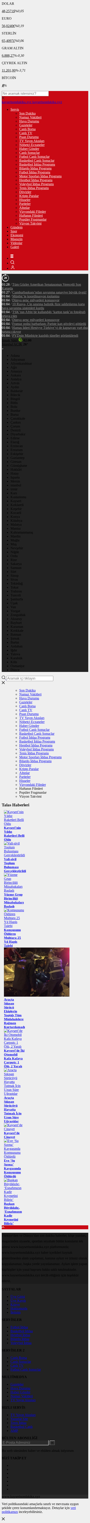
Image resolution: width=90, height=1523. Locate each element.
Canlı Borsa (27, 129)
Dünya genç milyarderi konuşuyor (35, 300)
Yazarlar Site (19, 1419)
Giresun (15, 462)
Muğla (14, 540)
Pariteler (25, 204)
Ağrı (13, 367)
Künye (15, 1304)
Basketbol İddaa (21, 1331)
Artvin (14, 383)
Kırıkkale (16, 630)
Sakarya (16, 564)
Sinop (14, 575)
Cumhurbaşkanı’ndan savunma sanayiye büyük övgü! (49, 292)
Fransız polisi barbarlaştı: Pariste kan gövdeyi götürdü (49, 324)
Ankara (15, 375)
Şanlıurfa (16, 599)
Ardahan (16, 646)
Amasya (16, 371)
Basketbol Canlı (21, 1427)
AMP (14, 1430)
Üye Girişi (17, 1296)
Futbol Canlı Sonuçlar (34, 156)
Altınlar (24, 207)
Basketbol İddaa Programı (37, 164)
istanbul (15, 485)
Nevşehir (16, 548)
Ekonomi (16, 235)
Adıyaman (17, 359)
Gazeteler (25, 125)
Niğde (14, 552)
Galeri (14, 247)
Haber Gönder (29, 149)
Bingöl (15, 399)
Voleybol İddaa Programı (36, 184)
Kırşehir (16, 509)
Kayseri (15, 501)
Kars (13, 493)
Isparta (15, 477)
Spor (13, 231)
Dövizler (25, 192)
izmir (13, 489)
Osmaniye (17, 666)
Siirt (13, 571)
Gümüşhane (18, 465)
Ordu (14, 556)
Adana (15, 355)
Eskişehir (16, 454)
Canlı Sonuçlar (29, 153)
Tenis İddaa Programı (34, 188)
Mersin (15, 481)
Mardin (15, 536)
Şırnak (14, 638)
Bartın (14, 642)
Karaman (16, 626)
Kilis (13, 662)
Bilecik (15, 395)
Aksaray (16, 619)
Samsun (15, 568)
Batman (15, 634)
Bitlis (14, 403)
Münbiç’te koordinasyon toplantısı (35, 296)
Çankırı (15, 422)
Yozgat (15, 611)
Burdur (15, 410)
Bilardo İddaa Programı (35, 168)
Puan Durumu (29, 137)
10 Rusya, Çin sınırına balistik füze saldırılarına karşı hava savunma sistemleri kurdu (43, 306)
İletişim (15, 1312)
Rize (13, 560)
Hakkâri (16, 469)
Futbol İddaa (19, 1327)
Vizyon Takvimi (30, 223)
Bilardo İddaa (19, 1339)
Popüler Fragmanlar (33, 219)
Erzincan (16, 446)
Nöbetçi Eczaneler (32, 145)
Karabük (16, 658)
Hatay (14, 473)
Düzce (14, 670)
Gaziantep (17, 458)
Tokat (14, 587)
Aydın (14, 387)
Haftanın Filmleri (31, 215)
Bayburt (16, 623)
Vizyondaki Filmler (32, 211)
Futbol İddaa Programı (34, 172)
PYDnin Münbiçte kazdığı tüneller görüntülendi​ (45, 335)
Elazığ (14, 442)
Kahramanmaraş (21, 532)
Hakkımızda (18, 1308)
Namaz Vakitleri (30, 117)
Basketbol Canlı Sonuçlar (36, 160)
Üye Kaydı (18, 1300)
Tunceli (15, 595)
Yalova (15, 654)
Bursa (14, 414)
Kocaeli (15, 513)
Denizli (15, 430)
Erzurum (16, 450)
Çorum (15, 426)
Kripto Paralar (29, 196)
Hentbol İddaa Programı (35, 180)
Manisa (15, 528)
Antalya (15, 379)
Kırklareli (17, 505)
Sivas (14, 579)
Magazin (16, 239)
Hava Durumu (29, 121)
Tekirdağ (16, 583)
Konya (15, 517)
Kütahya (16, 520)
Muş (13, 544)
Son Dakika (27, 113)
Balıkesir (16, 391)
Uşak (14, 603)
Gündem (16, 227)
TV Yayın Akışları (31, 141)
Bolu (13, 407)
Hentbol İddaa (20, 1335)
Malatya (16, 524)
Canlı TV (25, 133)
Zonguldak (18, 615)
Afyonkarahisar (21, 363)
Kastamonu (18, 497)
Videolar (16, 243)
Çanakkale (17, 418)
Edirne (15, 438)
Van (13, 607)
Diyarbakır (17, 434)
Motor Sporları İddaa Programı (40, 176)
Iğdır (13, 650)
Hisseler (24, 200)
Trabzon (16, 591)
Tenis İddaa (18, 1423)
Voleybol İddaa (20, 1343)
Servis (14, 109)
